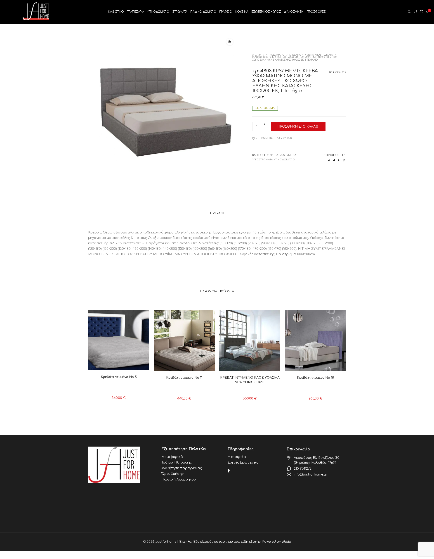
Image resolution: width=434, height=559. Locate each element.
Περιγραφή (217, 213)
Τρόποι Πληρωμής (176, 462)
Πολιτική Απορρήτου (178, 479)
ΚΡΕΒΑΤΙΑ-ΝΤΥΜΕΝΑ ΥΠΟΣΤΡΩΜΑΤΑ (311, 55)
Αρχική (256, 55)
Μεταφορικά (172, 457)
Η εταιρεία (237, 457)
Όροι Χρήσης (172, 474)
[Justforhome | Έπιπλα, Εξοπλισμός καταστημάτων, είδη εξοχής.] (36, 18)
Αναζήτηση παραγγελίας (181, 468)
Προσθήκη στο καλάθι (298, 126)
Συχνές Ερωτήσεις (243, 462)
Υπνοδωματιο (275, 55)
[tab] (217, 213)
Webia (286, 541)
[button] (229, 41)
